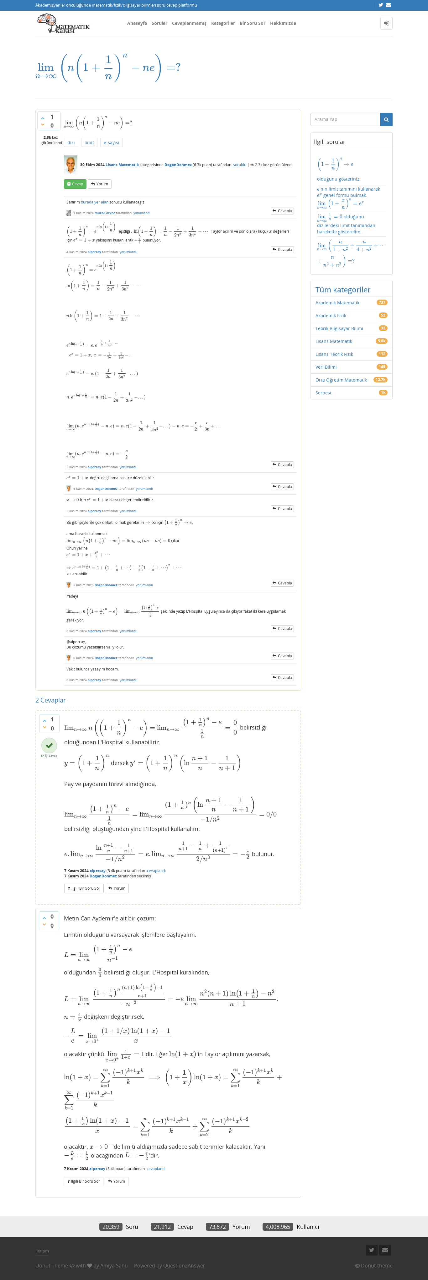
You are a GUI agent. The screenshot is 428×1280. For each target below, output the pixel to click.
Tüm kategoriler (343, 289)
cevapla (285, 211)
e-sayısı (111, 142)
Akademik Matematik (337, 303)
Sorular (159, 23)
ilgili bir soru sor (85, 888)
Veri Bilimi (326, 367)
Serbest (323, 393)
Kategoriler (223, 23)
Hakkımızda (283, 23)
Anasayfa (137, 23)
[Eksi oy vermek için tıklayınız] (42, 124)
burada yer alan (94, 202)
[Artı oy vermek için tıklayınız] (42, 118)
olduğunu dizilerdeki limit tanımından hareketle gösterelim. (346, 224)
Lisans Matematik (122, 164)
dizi (71, 142)
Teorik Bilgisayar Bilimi (339, 328)
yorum (102, 184)
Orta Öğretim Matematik (341, 380)
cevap (77, 184)
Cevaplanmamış (189, 23)
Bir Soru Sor (252, 23)
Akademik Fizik (331, 315)
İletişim (42, 1251)
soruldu (239, 164)
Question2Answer (184, 1265)
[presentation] (108, 67)
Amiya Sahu (114, 1265)
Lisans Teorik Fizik (334, 354)
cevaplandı (156, 870)
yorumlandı (141, 213)
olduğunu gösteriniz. (339, 169)
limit (89, 142)
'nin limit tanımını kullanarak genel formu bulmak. (348, 197)
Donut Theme (51, 1265)
